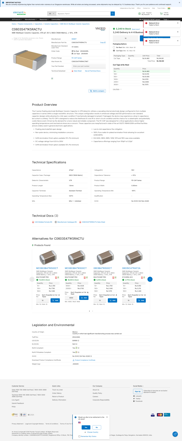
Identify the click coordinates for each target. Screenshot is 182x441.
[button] (16, 19)
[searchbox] (83, 13)
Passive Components (25, 24)
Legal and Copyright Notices (34, 424)
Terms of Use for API (67, 424)
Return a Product (58, 396)
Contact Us (146, 8)
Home (14, 24)
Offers (139, 8)
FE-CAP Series (77, 58)
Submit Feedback (18, 403)
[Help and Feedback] (175, 434)
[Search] (113, 13)
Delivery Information (59, 400)
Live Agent (15, 400)
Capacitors (38, 24)
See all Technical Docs (92, 71)
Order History (57, 393)
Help (153, 8)
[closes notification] (179, 2)
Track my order (57, 390)
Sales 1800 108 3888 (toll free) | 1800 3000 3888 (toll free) (29, 390)
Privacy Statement (17, 424)
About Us (96, 390)
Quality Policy (97, 393)
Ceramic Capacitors (51, 24)
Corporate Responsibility (101, 400)
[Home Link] (19, 13)
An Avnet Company (18, 432)
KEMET (74, 39)
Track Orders (161, 8)
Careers (95, 396)
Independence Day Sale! (127, 8)
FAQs (13, 406)
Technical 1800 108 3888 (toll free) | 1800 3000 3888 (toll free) (28, 395)
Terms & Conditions (52, 424)
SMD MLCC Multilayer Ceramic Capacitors (74, 24)
